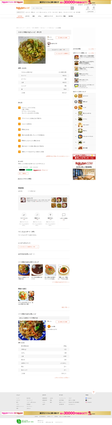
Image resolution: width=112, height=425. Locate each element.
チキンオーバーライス (68, 12)
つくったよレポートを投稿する (62, 53)
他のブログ (45, 170)
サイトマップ (29, 400)
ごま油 (23, 92)
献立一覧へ (65, 307)
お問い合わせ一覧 (49, 422)
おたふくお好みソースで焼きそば (28, 318)
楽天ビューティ (62, 402)
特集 (17, 408)
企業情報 (36, 416)
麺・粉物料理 (35, 27)
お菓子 (43, 404)
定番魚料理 (44, 400)
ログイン (93, 9)
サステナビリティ (59, 422)
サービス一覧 (40, 422)
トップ (17, 398)
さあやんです (30, 198)
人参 (22, 82)
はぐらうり (28, 12)
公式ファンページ (48, 16)
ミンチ (37, 12)
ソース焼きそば (50, 27)
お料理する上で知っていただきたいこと (57, 156)
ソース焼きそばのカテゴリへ (60, 282)
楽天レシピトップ (20, 27)
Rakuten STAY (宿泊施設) (74, 402)
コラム (39, 16)
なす (74, 12)
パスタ (43, 402)
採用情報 (56, 416)
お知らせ (28, 408)
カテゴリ (27, 16)
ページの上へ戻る (94, 392)
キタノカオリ (55, 12)
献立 (34, 16)
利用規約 (28, 404)
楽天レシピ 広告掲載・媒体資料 (64, 416)
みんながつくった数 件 (58, 49)
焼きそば (43, 27)
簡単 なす (33, 12)
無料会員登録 (91, 11)
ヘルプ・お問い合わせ (31, 402)
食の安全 (71, 16)
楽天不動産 (61, 400)
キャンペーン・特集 (61, 16)
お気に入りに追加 (63, 37)
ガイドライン (29, 406)
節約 (51, 402)
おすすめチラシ (87, 4)
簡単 (51, 400)
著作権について (50, 416)
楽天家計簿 (80, 4)
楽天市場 (94, 4)
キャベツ (23, 75)
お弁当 (51, 398)
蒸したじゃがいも (43, 12)
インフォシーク (73, 4)
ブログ (70, 398)
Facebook (89, 398)
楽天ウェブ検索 (72, 400)
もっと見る (91, 48)
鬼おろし (60, 12)
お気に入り (88, 9)
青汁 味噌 (78, 12)
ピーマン (50, 12)
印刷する (24, 173)
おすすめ (20, 16)
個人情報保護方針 (42, 416)
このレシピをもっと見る (61, 377)
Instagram (89, 402)
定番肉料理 (44, 398)
